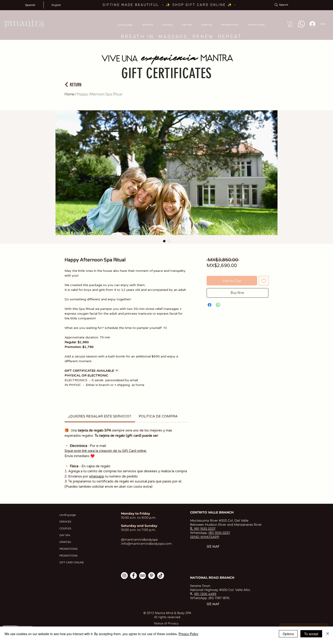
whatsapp (96, 476)
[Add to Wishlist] (263, 280)
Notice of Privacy (166, 623)
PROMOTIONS (68, 548)
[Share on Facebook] (209, 305)
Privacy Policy (188, 633)
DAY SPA (64, 535)
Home (69, 94)
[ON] (311, 24)
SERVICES (65, 521)
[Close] (327, 633)
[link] (99, 416)
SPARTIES (65, 542)
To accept (311, 633)
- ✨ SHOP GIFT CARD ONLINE (194, 5)
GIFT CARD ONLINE (71, 562)
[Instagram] (124, 575)
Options (288, 633)
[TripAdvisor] (142, 575)
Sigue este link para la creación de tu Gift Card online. (106, 451)
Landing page (67, 514)
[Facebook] (133, 575)
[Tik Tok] (160, 575)
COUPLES (65, 528)
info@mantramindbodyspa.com (146, 544)
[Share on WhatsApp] (218, 305)
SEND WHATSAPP (204, 537)
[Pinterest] (151, 575)
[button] (290, 24)
